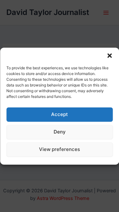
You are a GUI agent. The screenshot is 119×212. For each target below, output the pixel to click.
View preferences (59, 149)
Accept (59, 114)
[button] (109, 55)
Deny (60, 132)
